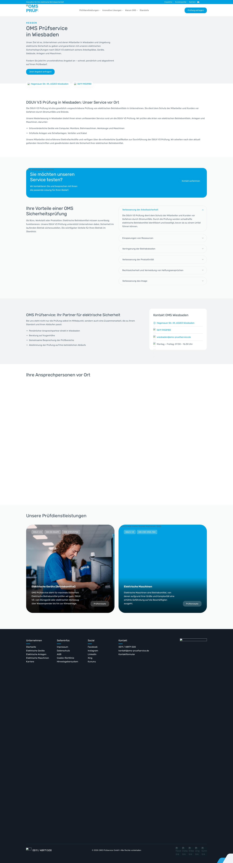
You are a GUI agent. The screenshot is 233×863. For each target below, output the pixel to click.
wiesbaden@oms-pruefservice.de (174, 337)
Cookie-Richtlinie (65, 658)
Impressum (62, 647)
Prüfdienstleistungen (89, 10)
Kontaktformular (127, 654)
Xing (90, 658)
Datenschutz (63, 650)
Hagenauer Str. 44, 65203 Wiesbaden (49, 84)
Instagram (93, 650)
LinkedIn (92, 654)
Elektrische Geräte (35, 650)
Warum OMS (130, 10)
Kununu (92, 661)
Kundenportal (180, 2)
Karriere (192, 2)
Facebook (92, 647)
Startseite (31, 647)
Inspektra (168, 2)
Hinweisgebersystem (67, 661)
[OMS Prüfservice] (33, 10)
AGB (59, 654)
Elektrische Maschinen (37, 658)
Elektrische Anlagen (36, 654)
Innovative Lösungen (111, 10)
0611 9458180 (84, 84)
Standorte (144, 10)
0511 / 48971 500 (127, 647)
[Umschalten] (203, 209)
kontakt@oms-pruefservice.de (134, 650)
